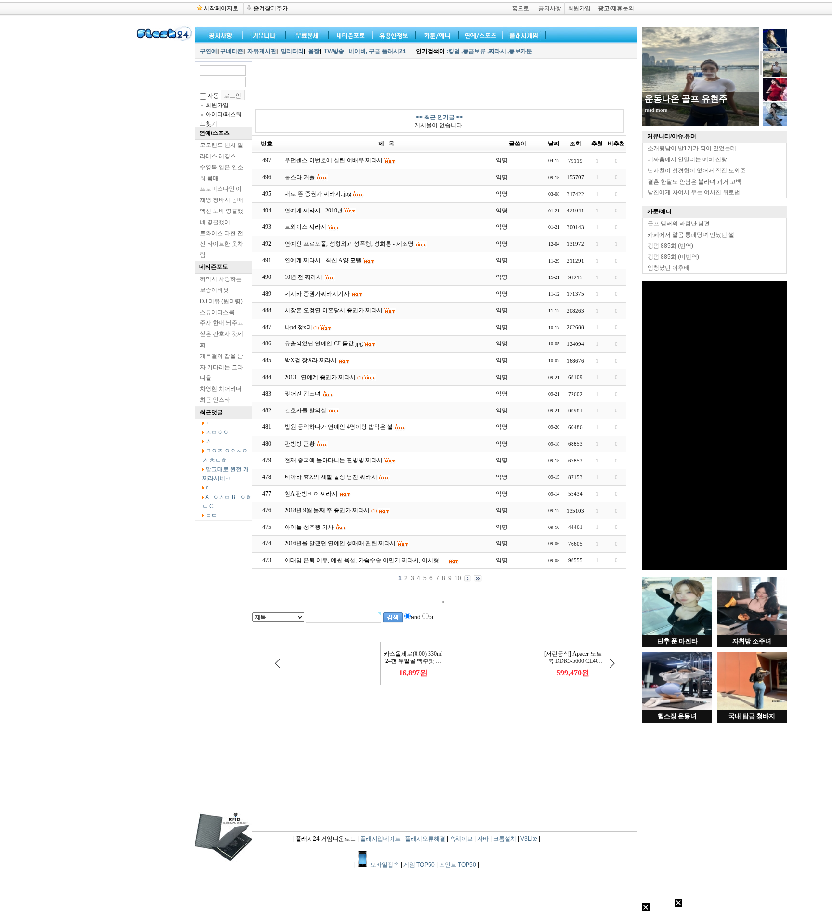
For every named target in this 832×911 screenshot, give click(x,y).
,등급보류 (473, 51)
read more (656, 110)
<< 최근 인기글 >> (439, 117)
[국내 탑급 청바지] (752, 708)
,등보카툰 (519, 51)
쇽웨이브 (461, 838)
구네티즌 (231, 51)
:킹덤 (453, 51)
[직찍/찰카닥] (348, 34)
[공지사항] (218, 34)
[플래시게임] (522, 34)
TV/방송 (334, 51)
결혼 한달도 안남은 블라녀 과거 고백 (694, 181)
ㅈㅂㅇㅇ (217, 432)
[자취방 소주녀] (752, 633)
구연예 (208, 51)
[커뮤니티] (264, 34)
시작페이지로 (221, 8)
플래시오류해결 (426, 838)
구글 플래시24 (388, 51)
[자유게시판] (392, 34)
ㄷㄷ (211, 515)
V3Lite (528, 838)
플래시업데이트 (380, 838)
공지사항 (549, 8)
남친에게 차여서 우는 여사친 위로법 (694, 192)
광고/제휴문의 (616, 8)
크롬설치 (504, 838)
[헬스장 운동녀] (677, 708)
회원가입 (579, 8)
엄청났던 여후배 (668, 267)
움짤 (314, 51)
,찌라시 (496, 51)
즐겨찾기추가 (270, 8)
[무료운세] (305, 34)
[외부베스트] (435, 34)
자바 (483, 838)
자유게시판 (261, 51)
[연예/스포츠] (478, 34)
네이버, (358, 51)
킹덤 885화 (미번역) (673, 256)
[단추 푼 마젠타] (677, 633)
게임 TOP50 (419, 864)
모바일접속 (385, 864)
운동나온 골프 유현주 (686, 99)
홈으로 (520, 8)
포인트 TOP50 (457, 864)
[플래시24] (163, 39)
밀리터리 (292, 51)
